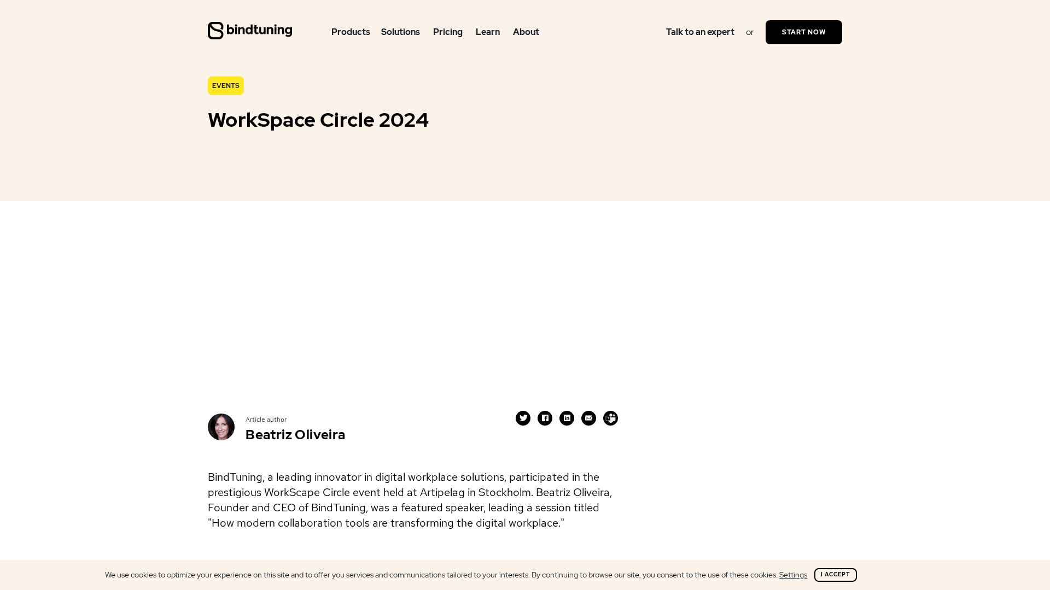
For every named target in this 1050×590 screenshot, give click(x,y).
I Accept (835, 574)
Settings (793, 575)
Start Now (804, 32)
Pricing (448, 32)
